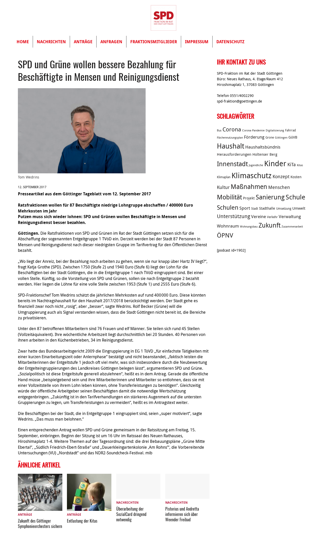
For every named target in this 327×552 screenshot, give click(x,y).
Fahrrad (290, 130)
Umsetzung (283, 208)
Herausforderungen (234, 154)
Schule (295, 197)
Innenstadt (232, 164)
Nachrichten (51, 41)
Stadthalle (267, 208)
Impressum (196, 41)
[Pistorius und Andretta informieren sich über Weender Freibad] (187, 495)
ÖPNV (225, 235)
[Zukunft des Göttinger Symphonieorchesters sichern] (40, 507)
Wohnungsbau (249, 226)
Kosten (295, 177)
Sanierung (270, 197)
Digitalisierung (275, 130)
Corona (232, 129)
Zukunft (270, 225)
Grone (269, 137)
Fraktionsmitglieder (153, 41)
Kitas (300, 165)
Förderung (254, 137)
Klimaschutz (251, 175)
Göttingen (281, 137)
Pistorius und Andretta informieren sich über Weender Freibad (182, 514)
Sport (244, 208)
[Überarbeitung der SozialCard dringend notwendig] (138, 495)
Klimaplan (223, 177)
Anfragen (111, 41)
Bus (219, 130)
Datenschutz (230, 41)
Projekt (249, 198)
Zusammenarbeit (292, 226)
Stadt (254, 208)
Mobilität (229, 197)
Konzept (281, 176)
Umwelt (298, 208)
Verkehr (272, 217)
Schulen (227, 207)
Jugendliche (256, 165)
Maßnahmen (249, 186)
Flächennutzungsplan (230, 137)
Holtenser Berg (264, 154)
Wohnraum (228, 226)
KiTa (291, 164)
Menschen (279, 187)
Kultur (223, 187)
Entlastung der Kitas (82, 521)
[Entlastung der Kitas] (89, 507)
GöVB (292, 137)
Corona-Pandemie (253, 130)
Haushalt (230, 146)
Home (23, 41)
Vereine (258, 216)
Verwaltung (290, 216)
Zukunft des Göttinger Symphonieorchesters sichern (40, 523)
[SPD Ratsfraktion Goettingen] (163, 18)
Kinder (275, 163)
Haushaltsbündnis (263, 147)
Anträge (83, 41)
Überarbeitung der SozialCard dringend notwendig (131, 514)
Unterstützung (233, 216)
